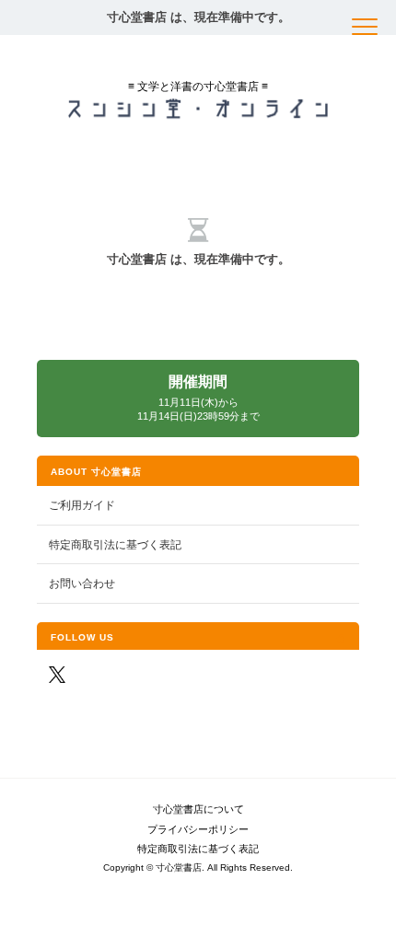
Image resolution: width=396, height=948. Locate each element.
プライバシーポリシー (198, 829)
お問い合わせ (82, 583)
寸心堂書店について (198, 809)
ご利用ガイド (82, 505)
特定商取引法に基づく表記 (115, 544)
